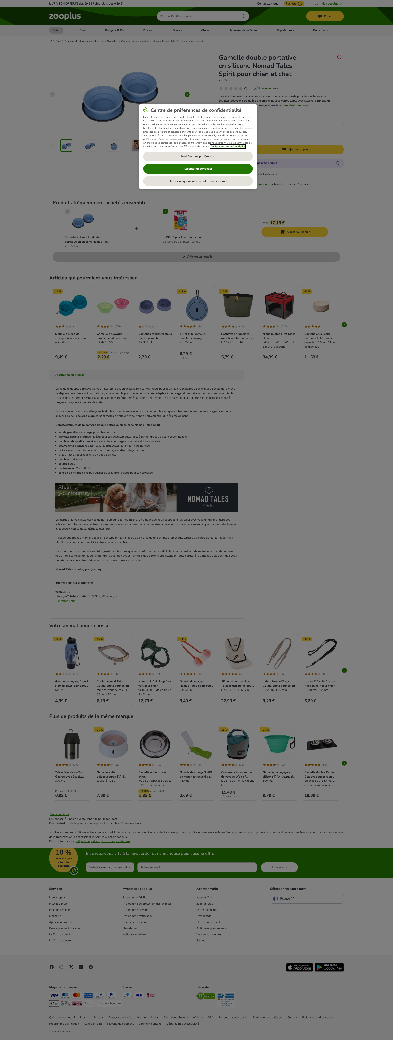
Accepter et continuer (198, 169)
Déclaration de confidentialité (228, 146)
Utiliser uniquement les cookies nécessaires (198, 181)
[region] (198, 146)
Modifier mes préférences (198, 156)
